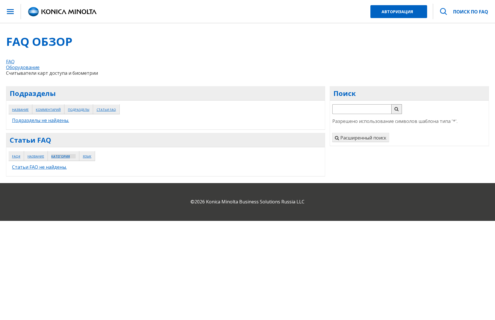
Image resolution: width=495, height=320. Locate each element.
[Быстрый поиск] (396, 109)
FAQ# (16, 156)
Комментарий (48, 109)
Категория (60, 156)
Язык (87, 156)
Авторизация (397, 11)
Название (20, 109)
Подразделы (78, 109)
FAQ (10, 61)
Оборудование (23, 67)
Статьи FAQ (106, 109)
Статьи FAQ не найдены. (39, 167)
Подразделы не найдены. (40, 120)
